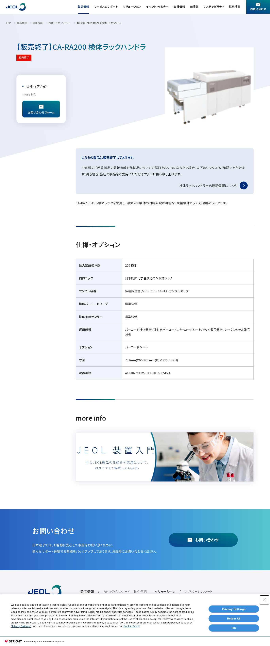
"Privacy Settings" (21, 626)
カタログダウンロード (116, 591)
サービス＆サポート (106, 7)
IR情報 (194, 7)
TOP (8, 23)
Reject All (234, 618)
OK (234, 628)
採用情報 (234, 7)
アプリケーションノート (198, 591)
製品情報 (83, 7)
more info (29, 94)
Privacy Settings (234, 609)
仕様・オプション (37, 86)
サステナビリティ (213, 7)
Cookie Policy (132, 626)
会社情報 (179, 7)
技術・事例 (140, 591)
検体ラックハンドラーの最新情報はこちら (208, 185)
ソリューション (132, 7)
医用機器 (38, 23)
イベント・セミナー (157, 7)
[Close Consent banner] (264, 600)
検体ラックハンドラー (60, 23)
